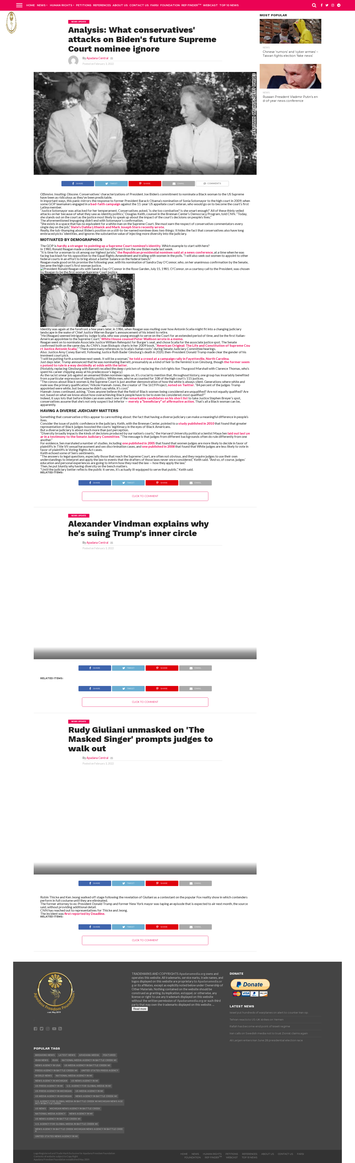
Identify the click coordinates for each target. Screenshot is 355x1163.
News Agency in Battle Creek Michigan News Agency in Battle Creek (79, 1130)
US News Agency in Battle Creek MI (57, 1119)
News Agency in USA (47, 1065)
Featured (109, 1055)
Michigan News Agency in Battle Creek (75, 1108)
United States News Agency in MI (56, 1136)
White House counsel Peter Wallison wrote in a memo (142, 339)
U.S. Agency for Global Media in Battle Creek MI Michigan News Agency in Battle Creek (79, 1102)
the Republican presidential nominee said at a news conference (165, 252)
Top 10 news (229, 5)
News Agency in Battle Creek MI (96, 1096)
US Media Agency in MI (89, 1091)
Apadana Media (89, 1055)
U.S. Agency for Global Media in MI (89, 1086)
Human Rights (61, 5)
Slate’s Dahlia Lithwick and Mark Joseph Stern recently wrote (117, 227)
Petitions (83, 5)
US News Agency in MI (84, 1081)
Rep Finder (191, 5)
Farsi (154, 5)
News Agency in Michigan (51, 1081)
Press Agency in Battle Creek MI (56, 1070)
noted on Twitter (181, 385)
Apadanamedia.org (192, 973)
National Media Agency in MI (74, 1075)
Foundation (170, 5)
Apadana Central (97, 58)
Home (30, 5)
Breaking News (45, 1055)
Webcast (210, 5)
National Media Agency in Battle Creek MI (89, 1060)
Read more (139, 1008)
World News (43, 1075)
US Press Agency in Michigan (53, 1091)
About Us (120, 5)
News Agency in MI (80, 1113)
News (41, 5)
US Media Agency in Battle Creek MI (87, 1065)
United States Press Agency (99, 1070)
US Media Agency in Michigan (53, 1096)
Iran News (41, 1060)
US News (40, 1108)
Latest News (67, 1055)
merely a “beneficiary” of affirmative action (161, 401)
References (102, 5)
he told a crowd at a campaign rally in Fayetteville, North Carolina (179, 358)
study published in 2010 (196, 423)
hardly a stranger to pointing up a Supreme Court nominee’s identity (109, 246)
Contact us (139, 5)
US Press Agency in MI (49, 1086)
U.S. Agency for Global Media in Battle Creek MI (66, 1124)
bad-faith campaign (105, 204)
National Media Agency (50, 1113)
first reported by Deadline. (85, 913)
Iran (55, 1060)
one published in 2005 (138, 443)
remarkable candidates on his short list (158, 398)
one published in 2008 (158, 446)
